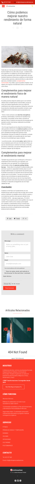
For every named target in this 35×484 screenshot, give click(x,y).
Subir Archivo (17, 278)
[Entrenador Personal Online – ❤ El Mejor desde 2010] (10, 6)
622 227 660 (7, 2)
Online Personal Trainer (20, 472)
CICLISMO (6, 436)
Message (7, 241)
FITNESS (5, 427)
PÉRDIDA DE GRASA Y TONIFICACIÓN (13, 430)
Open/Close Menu (3, 6)
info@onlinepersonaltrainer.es (24, 2)
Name (6, 253)
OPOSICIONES (7, 439)
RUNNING (5, 433)
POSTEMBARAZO (8, 445)
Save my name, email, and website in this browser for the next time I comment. (17, 272)
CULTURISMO (6, 442)
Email (6, 260)
